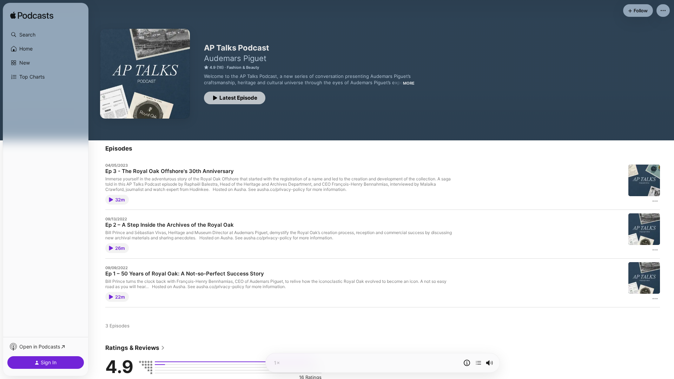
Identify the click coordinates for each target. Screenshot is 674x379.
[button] (46, 35)
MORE (409, 83)
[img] (31, 15)
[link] (135, 348)
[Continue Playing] (478, 363)
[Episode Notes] (467, 363)
